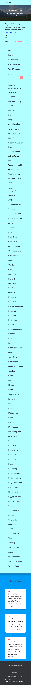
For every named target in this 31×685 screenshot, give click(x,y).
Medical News (13, 413)
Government (13, 362)
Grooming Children (15, 366)
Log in (10, 55)
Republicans (13, 492)
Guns (10, 376)
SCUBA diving (14, 501)
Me (9, 404)
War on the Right (15, 561)
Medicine (11, 418)
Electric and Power (15, 306)
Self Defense (13, 511)
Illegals (11, 385)
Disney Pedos (13, 279)
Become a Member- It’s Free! (15, 665)
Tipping (11, 538)
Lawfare (11, 399)
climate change (14, 246)
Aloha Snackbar (14, 214)
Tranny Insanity (14, 547)
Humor (11, 380)
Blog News (12, 237)
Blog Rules (11, 669)
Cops (10, 260)
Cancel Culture (14, 242)
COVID (11, 265)
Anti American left (15, 218)
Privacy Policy (15, 672)
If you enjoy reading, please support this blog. (14, 191)
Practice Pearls (14, 459)
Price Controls (14, 473)
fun (9, 343)
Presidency (12, 469)
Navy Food (12, 110)
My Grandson (13, 427)
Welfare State (13, 566)
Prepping (11, 464)
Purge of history (14, 478)
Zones (21, 676)
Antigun (11, 228)
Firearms (11, 325)
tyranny (11, 552)
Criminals (18, 41)
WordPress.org (14, 69)
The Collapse (13, 533)
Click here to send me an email (15, 88)
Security (11, 506)
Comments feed (14, 64)
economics (12, 293)
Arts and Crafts (14, 232)
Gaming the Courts (15, 348)
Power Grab (13, 455)
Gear (10, 352)
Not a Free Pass (13, 594)
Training (11, 543)
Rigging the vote (14, 497)
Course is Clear (13, 642)
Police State (13, 450)
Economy (12, 297)
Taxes (10, 529)
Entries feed (13, 60)
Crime (10, 270)
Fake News (12, 320)
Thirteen (11, 97)
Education (12, 302)
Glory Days (12, 357)
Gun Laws (12, 371)
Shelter (11, 515)
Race (10, 115)
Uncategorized (14, 557)
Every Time (12, 619)
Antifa (10, 223)
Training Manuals (12, 676)
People (11, 441)
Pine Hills (12, 445)
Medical (11, 408)
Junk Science (13, 394)
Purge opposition (15, 483)
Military (11, 422)
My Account (20, 669)
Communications (15, 251)
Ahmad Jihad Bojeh (10, 32)
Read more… (18, 606)
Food (10, 338)
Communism (13, 256)
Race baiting (13, 487)
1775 (10, 200)
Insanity (11, 390)
